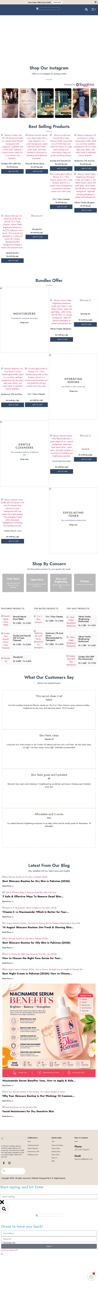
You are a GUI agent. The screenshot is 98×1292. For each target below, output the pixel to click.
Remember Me (9, 1243)
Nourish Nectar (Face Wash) (19, 617)
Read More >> (8, 886)
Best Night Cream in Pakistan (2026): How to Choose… (37, 973)
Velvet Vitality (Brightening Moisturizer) (84, 619)
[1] (91, 1278)
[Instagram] (9, 1162)
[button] (10, 103)
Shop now (24, 322)
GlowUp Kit (18, 657)
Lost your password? (9, 1250)
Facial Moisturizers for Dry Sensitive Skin (28, 1111)
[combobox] (49, 1196)
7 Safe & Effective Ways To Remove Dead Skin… (33, 896)
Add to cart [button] (13, 171)
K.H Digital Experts (57, 1178)
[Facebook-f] (3, 1162)
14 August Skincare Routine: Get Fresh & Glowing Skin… (38, 927)
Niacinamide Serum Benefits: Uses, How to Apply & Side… (39, 1080)
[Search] (4, 1209)
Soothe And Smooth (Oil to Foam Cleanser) (22, 638)
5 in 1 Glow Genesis (54, 616)
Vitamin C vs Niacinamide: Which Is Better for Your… (35, 912)
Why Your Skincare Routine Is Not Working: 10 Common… (38, 1096)
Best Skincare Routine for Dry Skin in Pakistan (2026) (36, 881)
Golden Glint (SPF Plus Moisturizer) (86, 657)
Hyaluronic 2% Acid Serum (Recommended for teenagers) (54, 637)
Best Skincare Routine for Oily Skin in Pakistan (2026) (36, 943)
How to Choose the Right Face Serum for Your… (32, 958)
